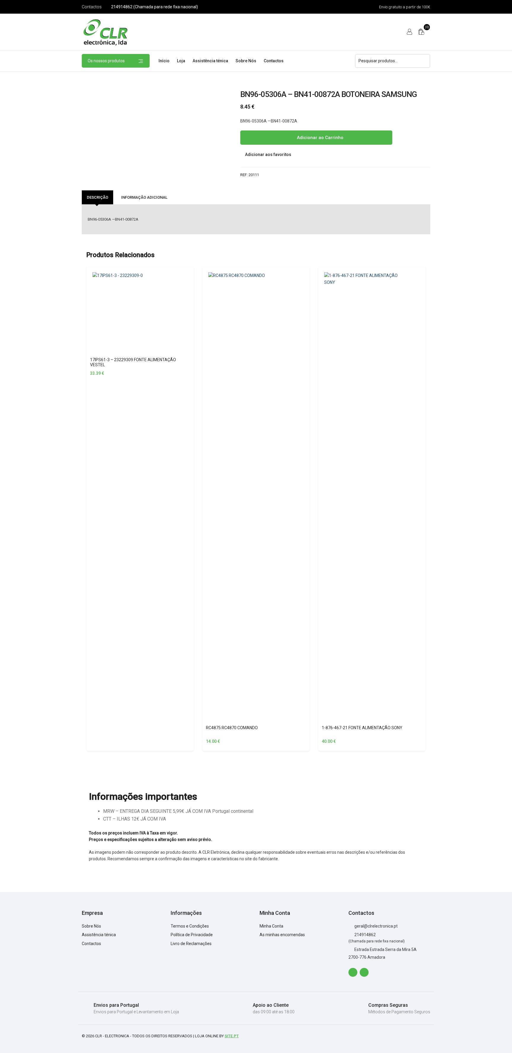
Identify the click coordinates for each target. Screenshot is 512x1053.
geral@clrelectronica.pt (375, 926)
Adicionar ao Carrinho (319, 137)
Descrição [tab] (97, 197)
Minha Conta (271, 926)
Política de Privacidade (192, 934)
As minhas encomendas (282, 934)
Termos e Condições (190, 926)
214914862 (364, 934)
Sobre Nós (246, 60)
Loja (181, 60)
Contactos (92, 6)
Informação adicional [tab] (144, 197)
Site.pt (232, 1036)
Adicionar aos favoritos (267, 154)
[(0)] (421, 32)
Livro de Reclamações (191, 943)
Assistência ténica (210, 60)
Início (164, 60)
